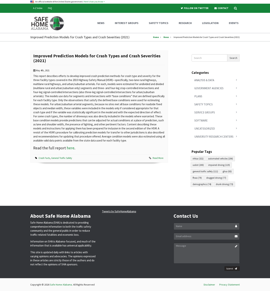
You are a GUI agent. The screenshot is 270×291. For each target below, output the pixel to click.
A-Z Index (37, 8)
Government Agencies (209, 88)
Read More (158, 158)
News (166, 37)
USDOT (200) (198, 165)
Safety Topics (203, 104)
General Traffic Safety (61, 158)
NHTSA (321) (198, 158)
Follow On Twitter (195, 8)
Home (156, 37)
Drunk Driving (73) (224, 184)
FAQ (50, 8)
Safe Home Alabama (61, 284)
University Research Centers (213, 136)
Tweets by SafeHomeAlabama (119, 211)
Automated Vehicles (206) (220, 158)
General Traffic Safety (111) (205, 171)
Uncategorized (204, 128)
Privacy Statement (229, 284)
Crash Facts (44, 158)
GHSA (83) (227, 171)
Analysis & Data (204, 80)
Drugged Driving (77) (216, 177)
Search (233, 58)
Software (201, 120)
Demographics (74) (202, 184)
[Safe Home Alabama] (49, 23)
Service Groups (204, 112)
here (70, 148)
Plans (198, 96)
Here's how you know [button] (94, 1)
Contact (222, 8)
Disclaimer (209, 284)
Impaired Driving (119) (219, 165)
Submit (229, 268)
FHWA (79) (197, 177)
